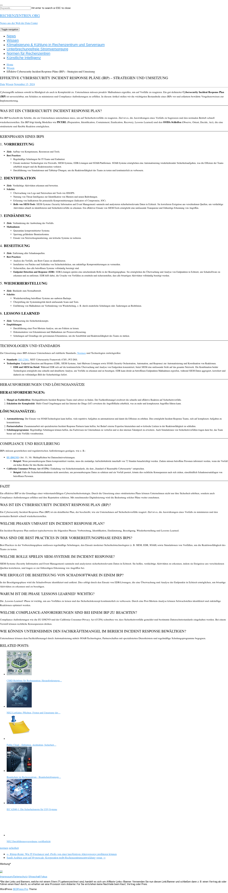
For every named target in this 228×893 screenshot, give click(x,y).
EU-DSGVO (13, 457)
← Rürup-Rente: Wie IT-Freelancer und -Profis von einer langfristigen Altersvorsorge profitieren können (62, 854)
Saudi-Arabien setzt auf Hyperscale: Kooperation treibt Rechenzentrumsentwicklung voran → (56, 857)
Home (10, 64)
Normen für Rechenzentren (28, 53)
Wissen (13, 40)
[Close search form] (1, 5)
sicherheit (14, 848)
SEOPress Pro (20, 889)
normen (4, 848)
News (11, 36)
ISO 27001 (23, 359)
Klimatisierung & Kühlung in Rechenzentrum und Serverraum (56, 45)
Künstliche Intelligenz (24, 58)
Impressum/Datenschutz (14, 876)
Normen (81, 353)
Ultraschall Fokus (37, 876)
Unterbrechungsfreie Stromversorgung (37, 49)
